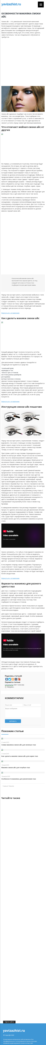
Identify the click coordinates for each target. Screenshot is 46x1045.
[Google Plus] (19, 679)
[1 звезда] (6, 685)
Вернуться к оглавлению (10, 313)
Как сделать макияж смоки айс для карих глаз (19, 756)
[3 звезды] (9, 685)
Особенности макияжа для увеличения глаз (18, 779)
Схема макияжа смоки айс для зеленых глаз (18, 745)
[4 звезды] (11, 685)
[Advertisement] (23, 62)
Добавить (13, 721)
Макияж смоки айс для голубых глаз (15, 768)
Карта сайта (9, 1022)
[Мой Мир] (16, 679)
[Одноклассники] (13, 679)
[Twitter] (9, 679)
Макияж (11, 786)
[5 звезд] (12, 685)
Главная (5, 786)
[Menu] (41, 4)
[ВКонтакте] (6, 679)
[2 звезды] (7, 685)
